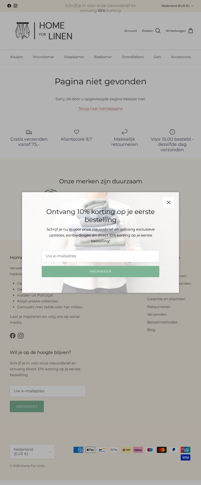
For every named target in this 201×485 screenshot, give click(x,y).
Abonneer (100, 271)
